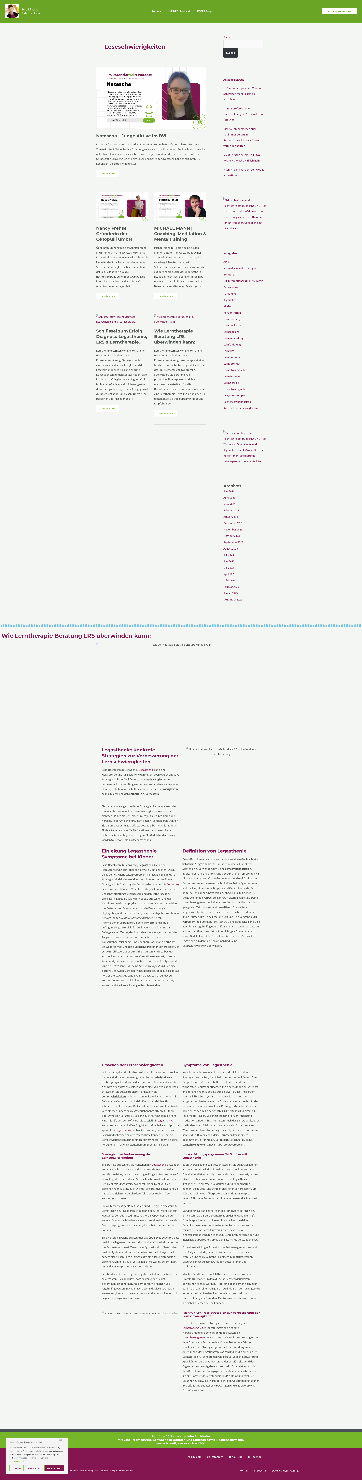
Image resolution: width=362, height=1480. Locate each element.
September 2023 (233, 542)
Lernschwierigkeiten (235, 370)
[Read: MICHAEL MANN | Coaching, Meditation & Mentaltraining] (180, 206)
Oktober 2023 (231, 536)
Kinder (227, 306)
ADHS (226, 261)
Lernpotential (231, 363)
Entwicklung (230, 287)
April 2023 (229, 574)
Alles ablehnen (34, 1468)
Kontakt (244, 1470)
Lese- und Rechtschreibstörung (78, 1470)
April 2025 (229, 497)
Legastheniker (165, 1120)
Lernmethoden (232, 357)
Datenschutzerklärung (285, 1470)
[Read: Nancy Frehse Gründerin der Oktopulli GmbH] (122, 206)
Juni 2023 (228, 561)
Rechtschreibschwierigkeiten (240, 408)
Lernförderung (232, 344)
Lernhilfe (228, 351)
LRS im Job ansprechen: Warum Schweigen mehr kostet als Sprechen (242, 93)
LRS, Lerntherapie (234, 395)
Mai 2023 (228, 567)
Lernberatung (231, 319)
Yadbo (130, 1470)
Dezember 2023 (232, 523)
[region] (37, 1456)
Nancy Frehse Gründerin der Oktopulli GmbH (114, 234)
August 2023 (230, 548)
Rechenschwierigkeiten (237, 401)
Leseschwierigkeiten (235, 389)
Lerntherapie (231, 382)
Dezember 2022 (232, 599)
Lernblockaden (232, 325)
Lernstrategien (232, 376)
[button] (339, 11)
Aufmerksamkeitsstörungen (240, 268)
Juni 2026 (228, 491)
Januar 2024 (230, 516)
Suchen (227, 37)
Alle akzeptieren (54, 1468)
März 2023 (229, 580)
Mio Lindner (31, 9)
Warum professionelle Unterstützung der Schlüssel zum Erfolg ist (243, 114)
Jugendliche (230, 300)
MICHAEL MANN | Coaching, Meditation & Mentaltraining (180, 234)
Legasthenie (145, 769)
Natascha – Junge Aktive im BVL (132, 135)
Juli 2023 (228, 555)
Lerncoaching (231, 331)
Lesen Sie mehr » (107, 172)
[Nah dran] (63, 1440)
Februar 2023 (231, 586)
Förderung (229, 293)
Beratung (229, 274)
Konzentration (232, 312)
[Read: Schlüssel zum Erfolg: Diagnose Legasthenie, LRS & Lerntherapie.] (122, 319)
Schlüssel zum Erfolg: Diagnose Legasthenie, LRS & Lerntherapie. (121, 336)
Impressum (260, 1470)
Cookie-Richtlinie (19, 1461)
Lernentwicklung (233, 338)
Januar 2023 (230, 593)
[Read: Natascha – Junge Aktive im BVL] (151, 97)
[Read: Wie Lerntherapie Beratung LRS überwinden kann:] (180, 319)
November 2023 (232, 529)
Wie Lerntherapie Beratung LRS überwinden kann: (174, 336)
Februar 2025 (231, 510)
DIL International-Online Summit (243, 281)
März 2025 (229, 504)
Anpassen (16, 1468)
